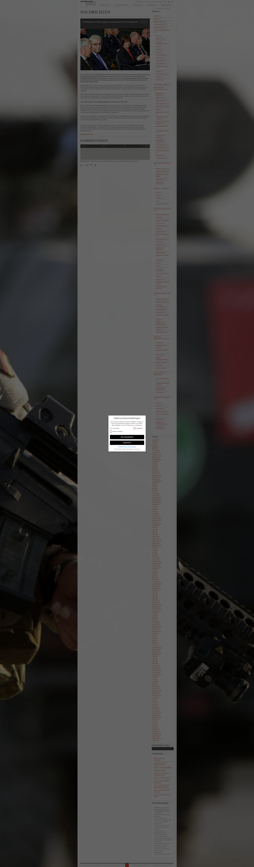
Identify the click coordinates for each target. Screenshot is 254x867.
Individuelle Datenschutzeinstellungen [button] (127, 446)
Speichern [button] (127, 443)
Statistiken (139, 428)
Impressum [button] (137, 449)
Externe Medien (118, 431)
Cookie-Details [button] (117, 449)
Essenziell (116, 428)
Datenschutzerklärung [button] (127, 449)
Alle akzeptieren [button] (127, 437)
